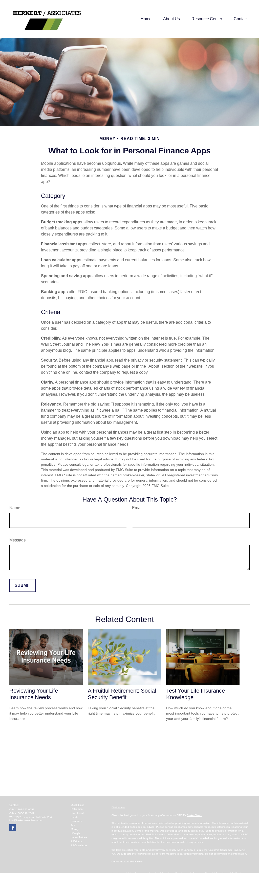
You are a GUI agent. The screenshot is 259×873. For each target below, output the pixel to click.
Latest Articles (79, 837)
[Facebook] (12, 827)
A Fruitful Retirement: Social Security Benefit (122, 694)
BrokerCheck (194, 815)
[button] (146, 19)
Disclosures (118, 807)
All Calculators (79, 845)
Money (75, 829)
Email (137, 508)
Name (14, 508)
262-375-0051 (26, 809)
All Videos (76, 841)
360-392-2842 (26, 813)
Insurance (76, 821)
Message (17, 540)
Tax (73, 825)
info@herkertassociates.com (25, 820)
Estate (74, 817)
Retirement (77, 809)
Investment (77, 813)
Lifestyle (75, 833)
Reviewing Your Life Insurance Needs (33, 694)
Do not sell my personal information (225, 853)
